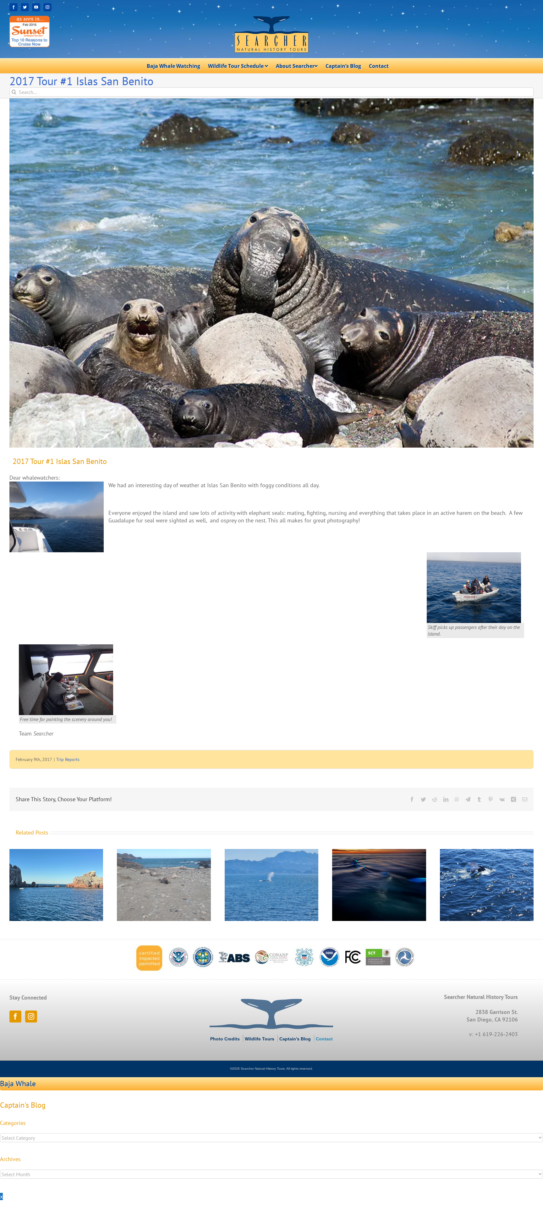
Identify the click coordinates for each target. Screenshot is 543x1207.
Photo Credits (225, 1038)
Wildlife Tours (259, 1038)
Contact (324, 1038)
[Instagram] (31, 1016)
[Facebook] (15, 1016)
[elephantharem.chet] (271, 273)
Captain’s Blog (295, 1038)
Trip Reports (68, 759)
